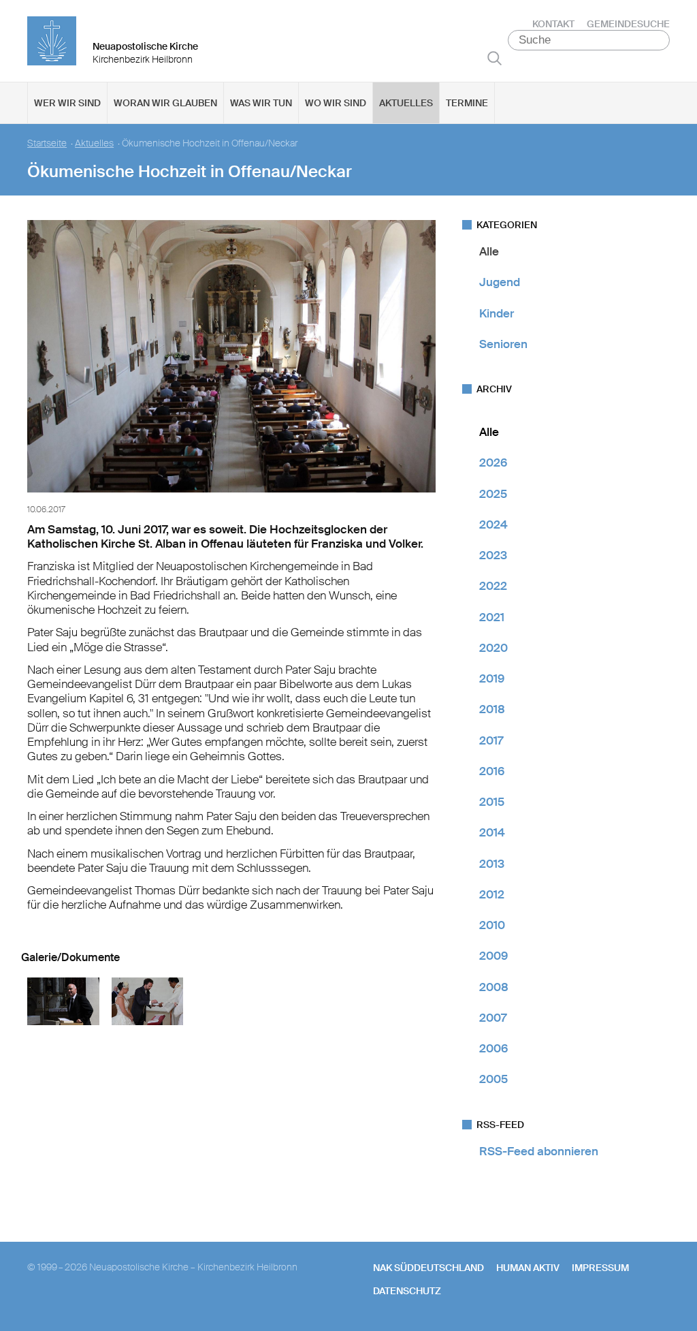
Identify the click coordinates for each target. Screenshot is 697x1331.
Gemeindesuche (628, 24)
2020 (493, 647)
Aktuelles (406, 103)
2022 (493, 585)
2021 (491, 617)
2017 (491, 740)
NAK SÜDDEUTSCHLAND (428, 1268)
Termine (467, 103)
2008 (493, 987)
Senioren (503, 343)
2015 (491, 801)
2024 (493, 524)
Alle (489, 251)
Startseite (47, 143)
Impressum (600, 1268)
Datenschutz (407, 1291)
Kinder (496, 313)
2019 (491, 678)
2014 (492, 832)
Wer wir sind (67, 103)
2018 (492, 709)
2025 (493, 493)
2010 (492, 925)
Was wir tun (261, 103)
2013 (491, 863)
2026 (493, 462)
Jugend (499, 282)
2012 (491, 894)
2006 (493, 1048)
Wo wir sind (335, 103)
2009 (493, 955)
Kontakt (553, 24)
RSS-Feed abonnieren (538, 1151)
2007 (492, 1017)
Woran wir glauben (165, 103)
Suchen (494, 57)
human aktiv (528, 1268)
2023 (493, 555)
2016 (491, 771)
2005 (493, 1078)
